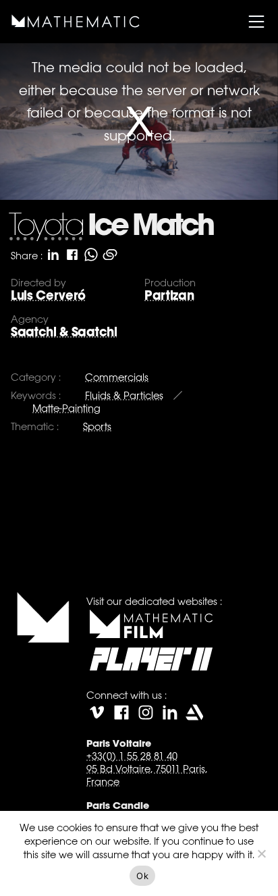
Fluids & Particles (124, 395)
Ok (142, 875)
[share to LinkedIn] (53, 254)
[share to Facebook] (72, 254)
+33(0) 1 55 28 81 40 (131, 755)
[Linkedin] (170, 712)
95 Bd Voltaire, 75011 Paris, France (146, 775)
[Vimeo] (97, 712)
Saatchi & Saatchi (64, 331)
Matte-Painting (66, 408)
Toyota (45, 227)
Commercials (116, 377)
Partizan (169, 295)
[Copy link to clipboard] (110, 254)
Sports (97, 426)
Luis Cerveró (48, 295)
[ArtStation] (194, 712)
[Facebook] (121, 712)
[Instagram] (146, 712)
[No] (261, 853)
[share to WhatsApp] (91, 254)
